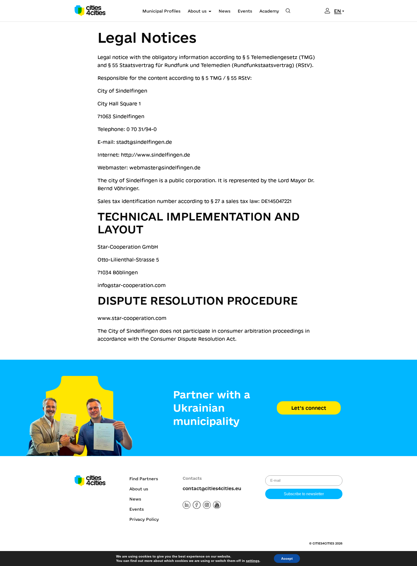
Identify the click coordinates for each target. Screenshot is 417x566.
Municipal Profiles (161, 11)
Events (245, 11)
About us (197, 11)
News (224, 11)
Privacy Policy (144, 519)
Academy (269, 11)
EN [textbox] (337, 11)
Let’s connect (308, 408)
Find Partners (143, 478)
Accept (287, 558)
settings (252, 561)
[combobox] (340, 11)
